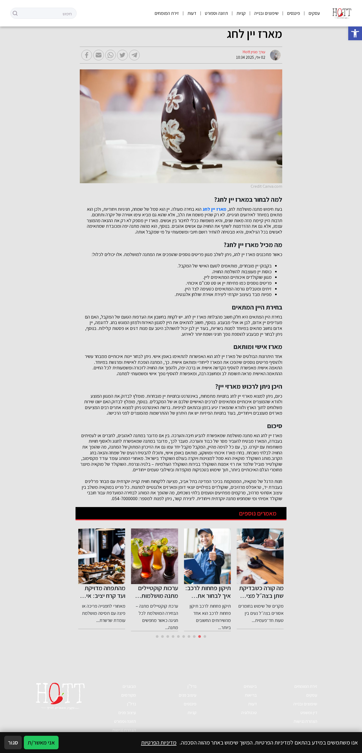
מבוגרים (129, 686)
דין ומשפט (308, 712)
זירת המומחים (166, 13)
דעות (191, 13)
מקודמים (128, 695)
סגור (13, 742)
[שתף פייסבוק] (86, 55)
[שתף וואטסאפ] (110, 55)
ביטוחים (250, 686)
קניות (241, 13)
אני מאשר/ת (41, 742)
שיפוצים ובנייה (266, 13)
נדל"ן (191, 686)
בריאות (251, 695)
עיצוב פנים (187, 695)
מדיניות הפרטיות (158, 742)
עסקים (314, 13)
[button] (355, 33)
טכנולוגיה (249, 712)
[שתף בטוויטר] (122, 55)
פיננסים (293, 13)
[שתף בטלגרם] (134, 55)
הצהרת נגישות (305, 721)
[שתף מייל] (98, 55)
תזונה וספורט (216, 13)
